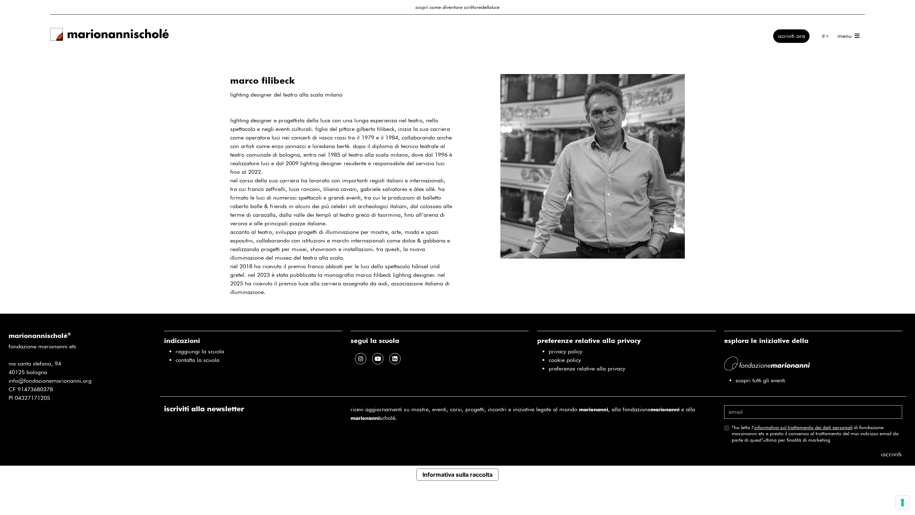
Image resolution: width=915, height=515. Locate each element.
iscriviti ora (791, 36)
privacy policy (565, 351)
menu (845, 36)
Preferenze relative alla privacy (587, 368)
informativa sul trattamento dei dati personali (803, 427)
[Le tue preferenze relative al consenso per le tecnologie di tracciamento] (902, 502)
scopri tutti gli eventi (760, 380)
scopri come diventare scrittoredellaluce (457, 7)
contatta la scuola (197, 360)
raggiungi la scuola (199, 351)
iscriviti (891, 454)
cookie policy (565, 360)
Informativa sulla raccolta (457, 474)
